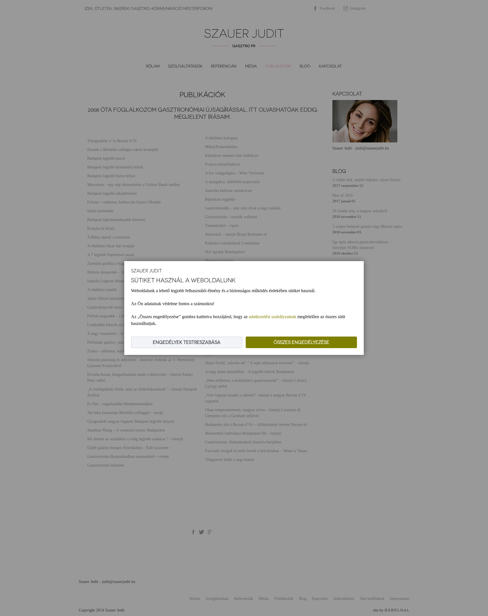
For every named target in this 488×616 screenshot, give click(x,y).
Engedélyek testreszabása (187, 342)
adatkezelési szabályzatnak (272, 316)
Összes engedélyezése (301, 342)
